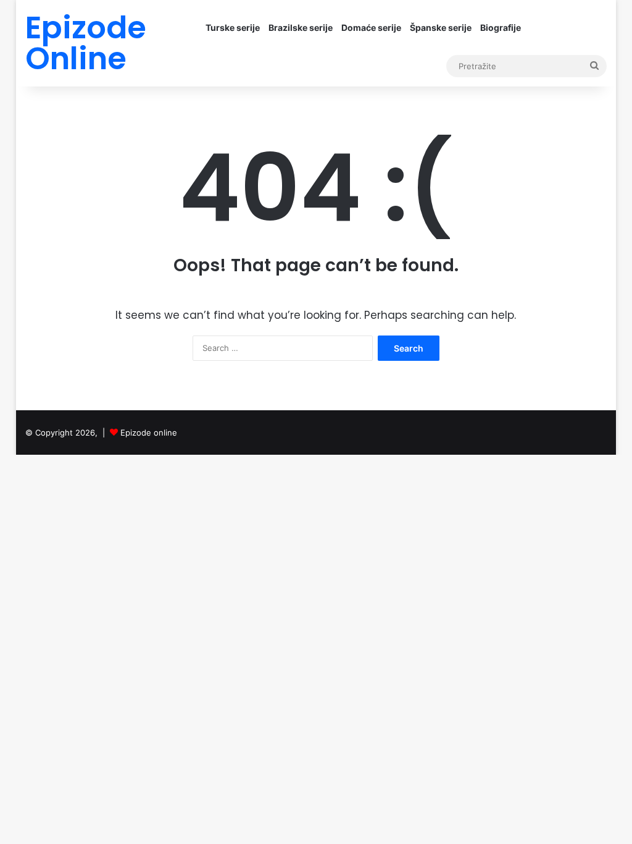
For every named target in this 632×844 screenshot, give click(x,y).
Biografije (500, 27)
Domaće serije (371, 27)
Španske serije (441, 27)
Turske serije (233, 27)
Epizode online (148, 432)
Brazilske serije (300, 27)
